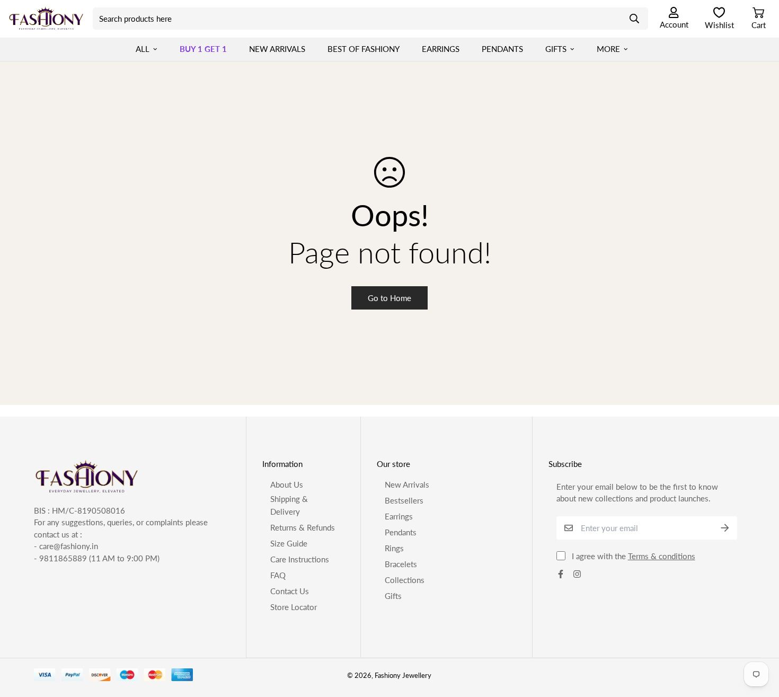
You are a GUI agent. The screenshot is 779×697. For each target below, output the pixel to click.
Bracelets (401, 564)
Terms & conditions (661, 556)
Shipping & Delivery (289, 505)
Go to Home (389, 298)
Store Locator (293, 607)
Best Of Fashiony (363, 49)
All (142, 49)
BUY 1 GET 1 (203, 49)
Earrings (440, 49)
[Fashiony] (46, 18)
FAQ (278, 575)
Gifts (555, 49)
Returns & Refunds (302, 527)
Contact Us (289, 591)
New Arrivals (277, 49)
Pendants (502, 49)
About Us (286, 484)
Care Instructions (299, 559)
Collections (404, 580)
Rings (394, 548)
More (608, 49)
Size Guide (288, 543)
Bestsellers (404, 500)
